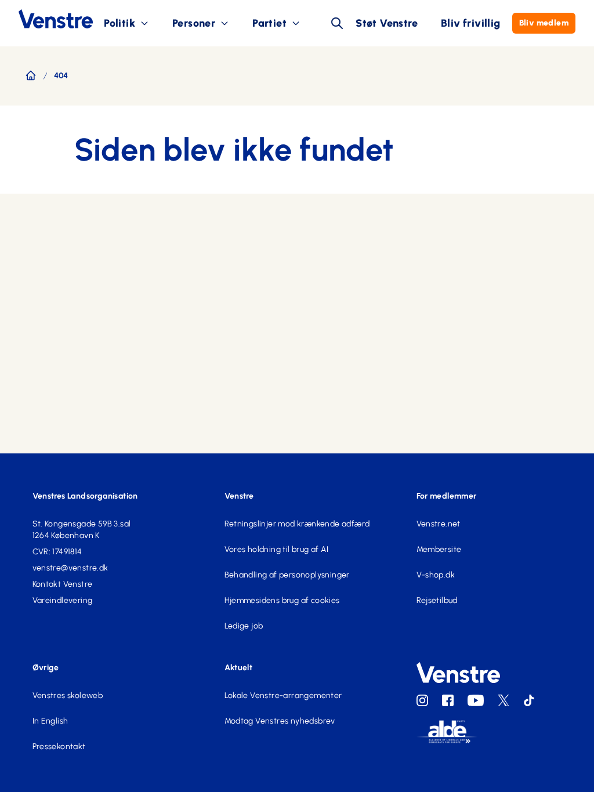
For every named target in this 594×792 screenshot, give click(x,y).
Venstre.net (438, 524)
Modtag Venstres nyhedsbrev (279, 721)
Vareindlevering (62, 600)
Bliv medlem (543, 23)
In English (50, 721)
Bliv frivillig (471, 23)
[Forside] (31, 75)
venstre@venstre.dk (70, 568)
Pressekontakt (59, 746)
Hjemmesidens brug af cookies (282, 600)
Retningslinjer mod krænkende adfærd (297, 524)
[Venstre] (46, 18)
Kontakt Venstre (62, 584)
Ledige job (243, 626)
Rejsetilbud (437, 600)
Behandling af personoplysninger (287, 575)
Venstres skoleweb (67, 695)
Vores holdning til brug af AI (276, 549)
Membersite (439, 549)
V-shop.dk (435, 575)
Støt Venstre (387, 23)
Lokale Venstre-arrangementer (283, 695)
